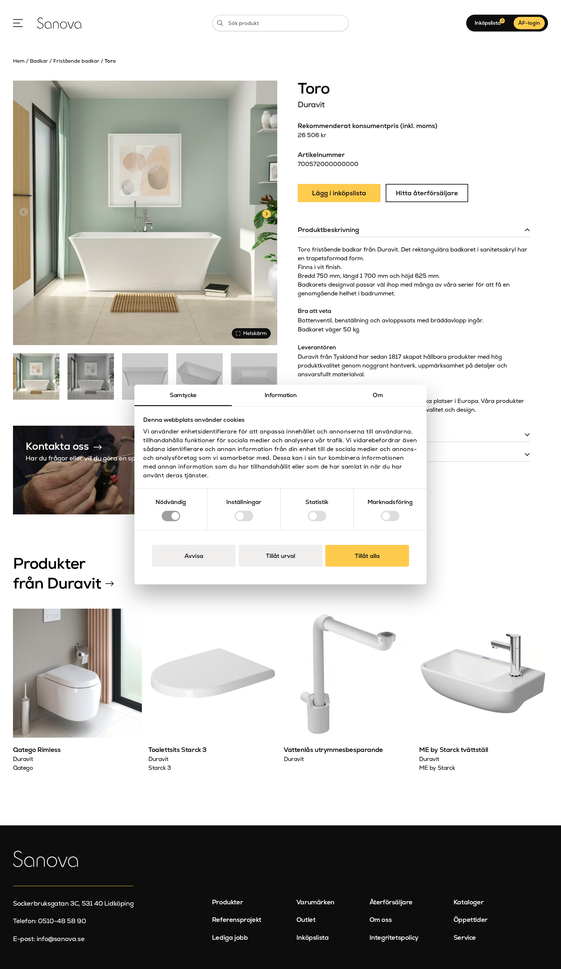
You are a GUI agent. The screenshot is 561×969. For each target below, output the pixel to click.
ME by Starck (437, 767)
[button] (266, 213)
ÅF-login (529, 22)
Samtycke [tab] (183, 395)
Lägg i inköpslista (339, 193)
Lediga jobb (230, 937)
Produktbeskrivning (328, 230)
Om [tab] (378, 395)
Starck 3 (159, 767)
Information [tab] (281, 395)
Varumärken (315, 902)
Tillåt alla (367, 555)
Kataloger (468, 902)
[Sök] (220, 23)
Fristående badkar (76, 61)
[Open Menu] (17, 23)
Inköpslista (312, 937)
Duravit (311, 104)
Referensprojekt (236, 919)
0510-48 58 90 (62, 921)
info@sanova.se (60, 939)
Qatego (23, 767)
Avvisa (193, 555)
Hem (19, 61)
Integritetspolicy (393, 937)
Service (465, 937)
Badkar (39, 61)
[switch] (244, 515)
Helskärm (255, 333)
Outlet (306, 919)
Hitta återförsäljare (427, 193)
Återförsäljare (391, 902)
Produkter (227, 902)
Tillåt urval (280, 555)
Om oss (380, 919)
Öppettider (471, 919)
